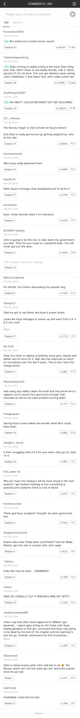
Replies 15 (10, 143)
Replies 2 (10, 493)
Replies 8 (10, 220)
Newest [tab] (18, 22)
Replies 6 (10, 252)
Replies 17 (10, 194)
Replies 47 (10, 47)
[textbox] (38, 14)
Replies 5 (10, 577)
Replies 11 (10, 336)
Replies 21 (10, 169)
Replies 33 (11, 108)
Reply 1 (9, 677)
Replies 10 (10, 432)
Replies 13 (10, 461)
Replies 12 (10, 267)
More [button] (6, 329)
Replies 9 (10, 403)
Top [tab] (6, 22)
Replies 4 (10, 551)
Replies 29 (10, 82)
